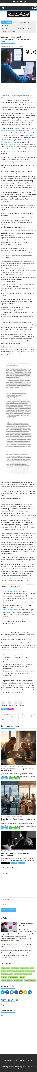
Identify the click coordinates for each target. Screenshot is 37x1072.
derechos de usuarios (30, 980)
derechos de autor (18, 980)
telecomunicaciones (14, 778)
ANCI (8, 968)
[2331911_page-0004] (18, 476)
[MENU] (35, 7)
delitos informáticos (7, 980)
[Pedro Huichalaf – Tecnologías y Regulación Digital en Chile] (2, 7)
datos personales (13, 977)
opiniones (11, 708)
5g (3, 968)
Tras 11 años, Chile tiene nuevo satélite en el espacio (9, 717)
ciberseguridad (6, 863)
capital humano (24, 968)
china (4, 971)
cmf (33, 971)
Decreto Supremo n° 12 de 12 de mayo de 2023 (18, 99)
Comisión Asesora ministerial (12, 619)
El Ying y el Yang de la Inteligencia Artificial (28, 716)
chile (32, 968)
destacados (4, 708)
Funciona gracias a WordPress (11, 1067)
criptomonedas (28, 974)
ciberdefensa (11, 971)
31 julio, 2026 (6, 851)
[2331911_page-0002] (18, 417)
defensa (22, 977)
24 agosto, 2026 (7, 766)
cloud (28, 971)
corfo (11, 974)
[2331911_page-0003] (18, 447)
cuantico (4, 977)
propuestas (21, 863)
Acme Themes (18, 1069)
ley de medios (11, 147)
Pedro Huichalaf (17, 46)
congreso (5, 974)
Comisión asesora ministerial (12, 591)
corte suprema (18, 974)
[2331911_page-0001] (18, 388)
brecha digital (15, 968)
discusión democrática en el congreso (16, 141)
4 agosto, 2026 (7, 816)
